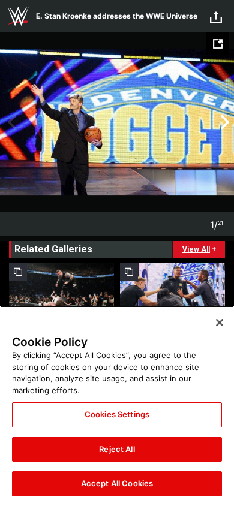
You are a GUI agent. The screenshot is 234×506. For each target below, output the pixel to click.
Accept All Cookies (117, 483)
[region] (117, 406)
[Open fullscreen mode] (217, 43)
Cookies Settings (117, 414)
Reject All (116, 449)
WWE (18, 16)
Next (223, 122)
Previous (10, 122)
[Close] (219, 322)
